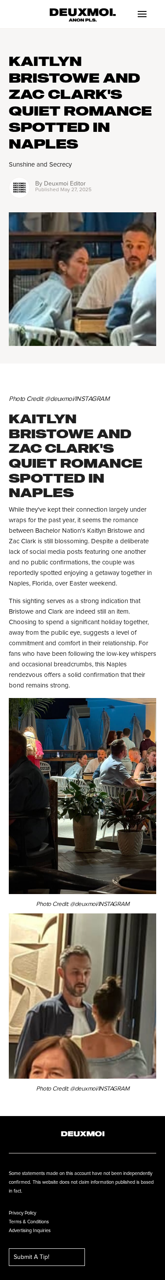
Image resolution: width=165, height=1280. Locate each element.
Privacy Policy (22, 1213)
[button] (142, 14)
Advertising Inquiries (30, 1230)
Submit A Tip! (31, 1257)
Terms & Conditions (29, 1221)
